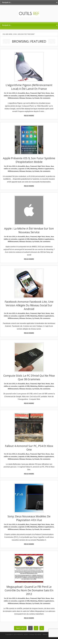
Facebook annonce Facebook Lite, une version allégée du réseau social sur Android (29, 305)
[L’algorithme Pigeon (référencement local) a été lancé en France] (29, 67)
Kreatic (37, 98)
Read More (29, 116)
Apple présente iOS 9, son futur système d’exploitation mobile (29, 160)
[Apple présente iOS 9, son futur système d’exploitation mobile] (29, 140)
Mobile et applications (46, 95)
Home (15, 34)
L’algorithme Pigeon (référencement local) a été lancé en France (29, 87)
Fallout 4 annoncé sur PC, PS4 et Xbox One (29, 447)
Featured (33, 93)
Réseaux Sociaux (25, 98)
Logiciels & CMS (24, 95)
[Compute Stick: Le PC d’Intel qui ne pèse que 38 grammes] (29, 357)
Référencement (13, 98)
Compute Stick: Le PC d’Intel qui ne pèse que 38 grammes (29, 377)
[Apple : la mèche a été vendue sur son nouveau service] (29, 210)
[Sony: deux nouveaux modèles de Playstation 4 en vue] (29, 498)
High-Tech (41, 93)
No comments (45, 98)
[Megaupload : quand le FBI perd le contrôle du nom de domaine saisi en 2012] (29, 568)
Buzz (28, 93)
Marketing (33, 95)
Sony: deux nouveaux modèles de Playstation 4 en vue (29, 518)
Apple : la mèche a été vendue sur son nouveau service (29, 230)
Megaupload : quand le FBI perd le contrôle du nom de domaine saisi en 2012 (29, 590)
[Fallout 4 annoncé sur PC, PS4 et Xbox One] (29, 428)
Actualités (21, 93)
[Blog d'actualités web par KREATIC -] (29, 16)
